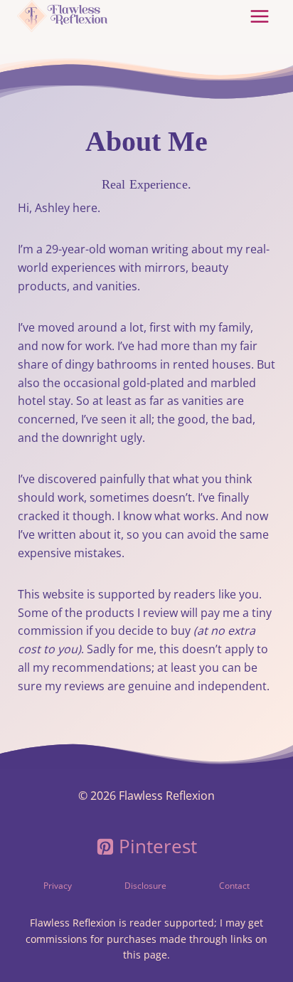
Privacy (57, 886)
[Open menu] (259, 16)
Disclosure (145, 886)
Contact (234, 886)
